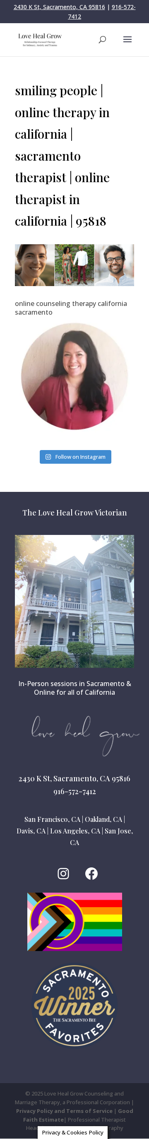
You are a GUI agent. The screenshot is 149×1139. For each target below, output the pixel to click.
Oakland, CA (103, 819)
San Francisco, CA (52, 819)
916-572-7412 (74, 791)
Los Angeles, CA (75, 830)
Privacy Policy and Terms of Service (64, 1111)
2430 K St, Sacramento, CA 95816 (59, 7)
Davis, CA (31, 830)
